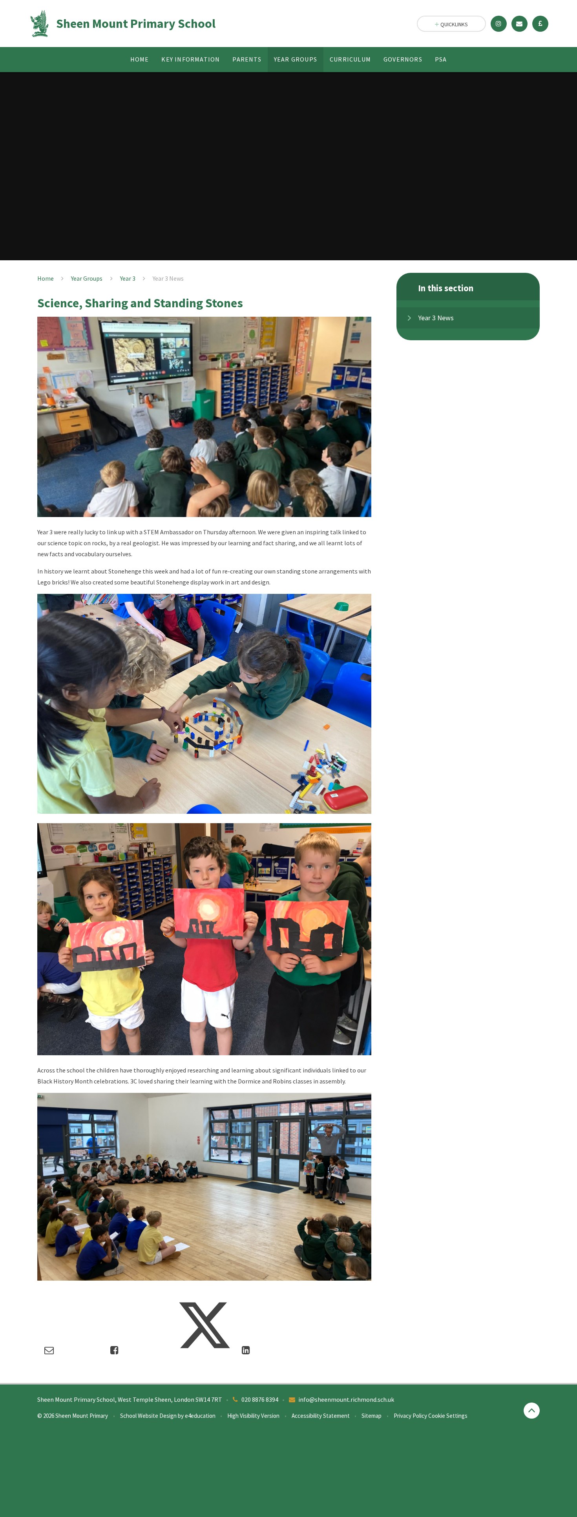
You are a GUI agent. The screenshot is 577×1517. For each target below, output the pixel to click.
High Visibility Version (253, 1415)
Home (45, 278)
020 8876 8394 (259, 1399)
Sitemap (372, 1415)
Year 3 (127, 278)
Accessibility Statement (321, 1415)
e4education (200, 1415)
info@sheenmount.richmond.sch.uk (346, 1399)
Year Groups (86, 278)
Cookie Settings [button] (447, 1415)
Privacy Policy (410, 1415)
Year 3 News (168, 278)
